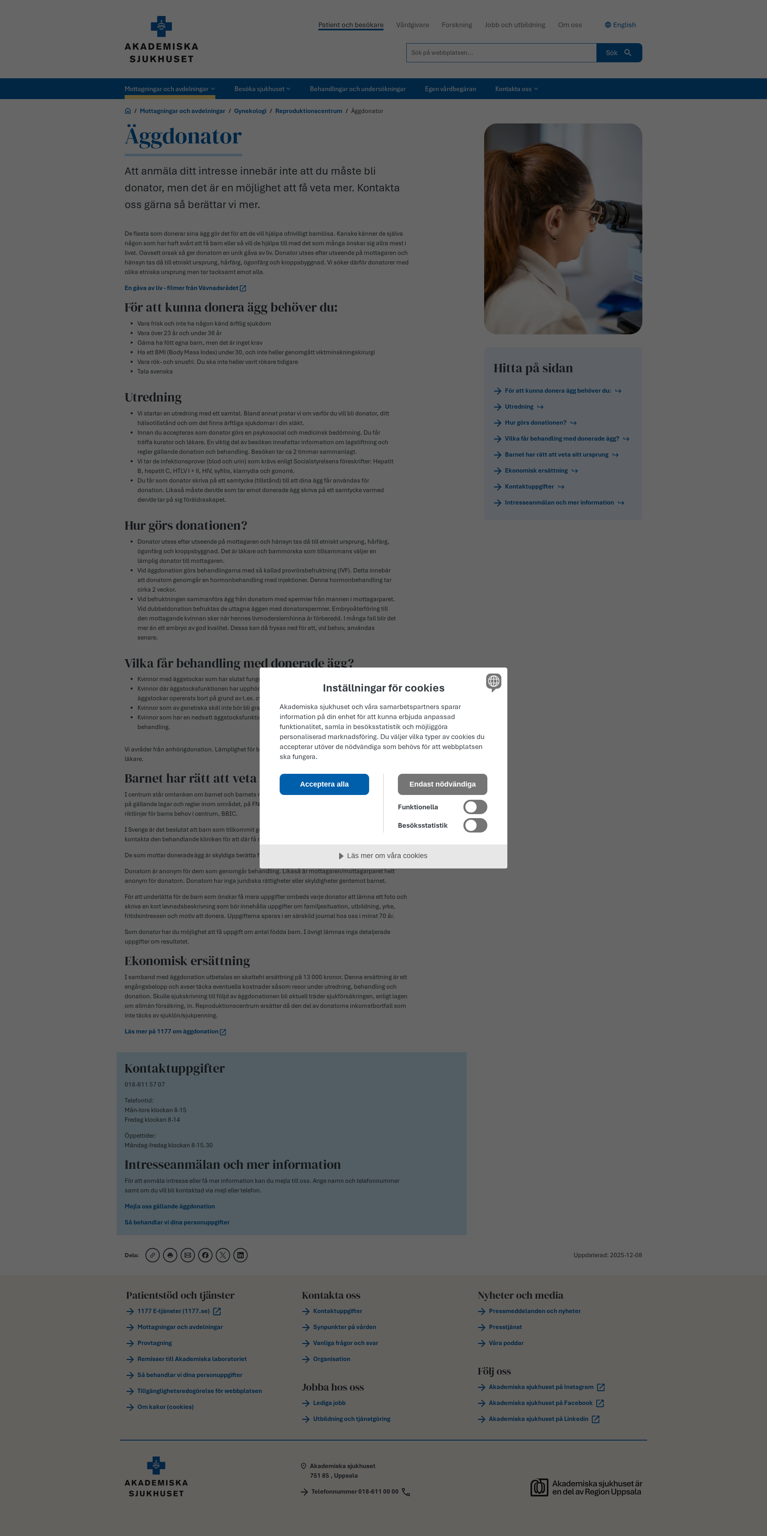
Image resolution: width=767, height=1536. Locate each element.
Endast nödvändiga (442, 784)
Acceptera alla (324, 784)
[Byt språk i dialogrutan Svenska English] (492, 682)
